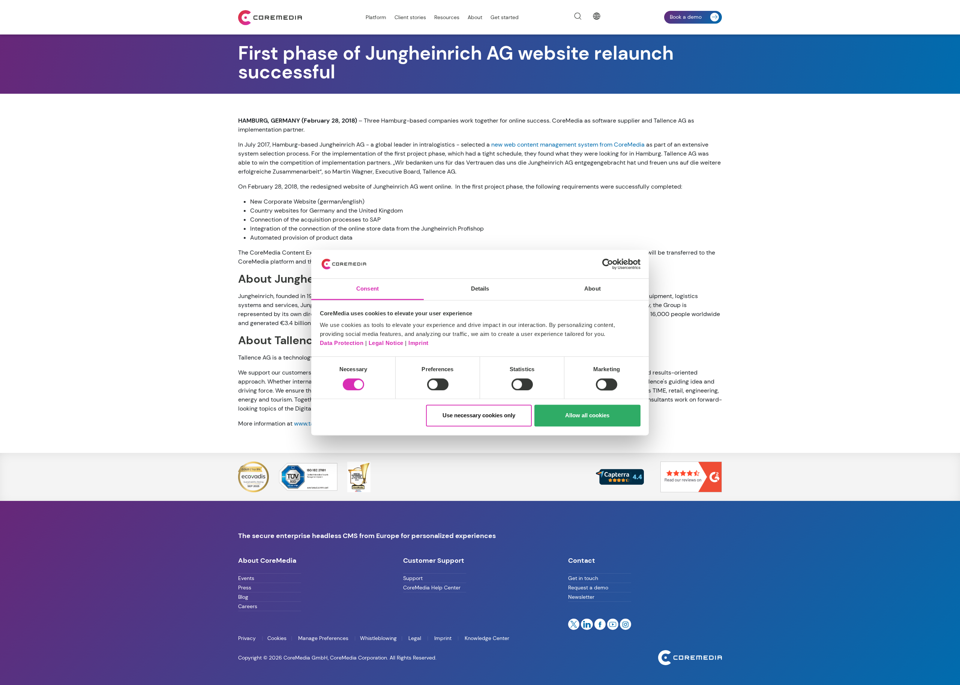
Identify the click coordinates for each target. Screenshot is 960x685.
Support (413, 578)
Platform (376, 17)
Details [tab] (480, 289)
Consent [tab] (367, 289)
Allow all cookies (587, 415)
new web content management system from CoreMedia (568, 144)
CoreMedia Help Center (431, 587)
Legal (415, 638)
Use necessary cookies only (478, 415)
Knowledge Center (486, 638)
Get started (504, 17)
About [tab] (592, 289)
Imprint (418, 343)
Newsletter (581, 597)
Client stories (410, 17)
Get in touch (583, 578)
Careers (247, 606)
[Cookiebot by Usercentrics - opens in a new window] (607, 264)
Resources (446, 17)
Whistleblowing (378, 638)
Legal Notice (386, 343)
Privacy (247, 638)
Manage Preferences (323, 638)
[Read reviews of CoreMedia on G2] (691, 476)
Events (246, 578)
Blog (243, 597)
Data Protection (342, 343)
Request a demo (588, 587)
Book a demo (686, 16)
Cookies (276, 638)
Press (244, 587)
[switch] (437, 384)
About (475, 17)
